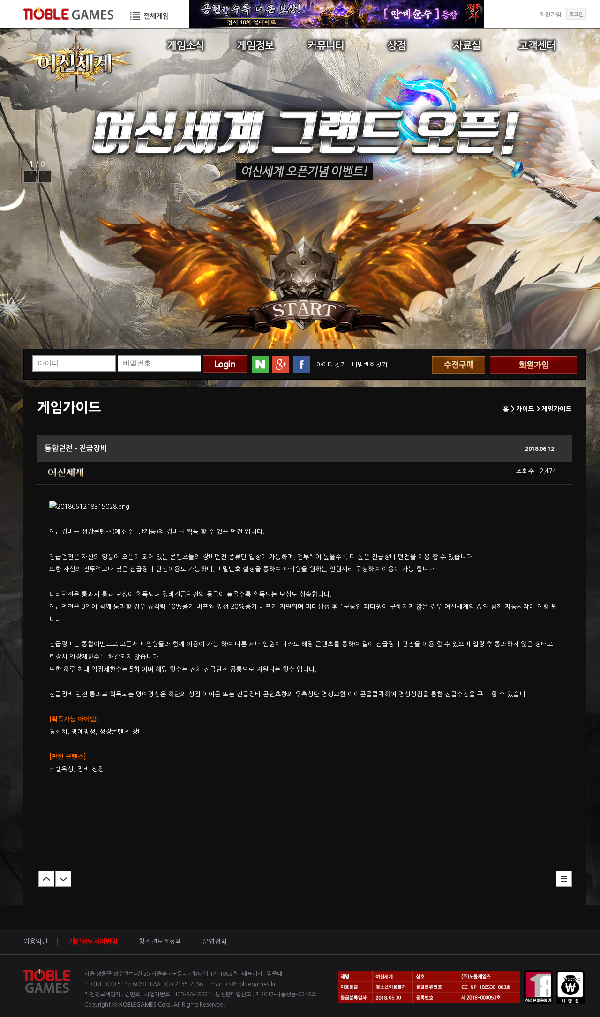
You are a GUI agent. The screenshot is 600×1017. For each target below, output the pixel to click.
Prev (29, 176)
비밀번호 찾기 (369, 365)
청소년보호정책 (160, 941)
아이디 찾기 (331, 365)
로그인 (576, 14)
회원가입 (550, 14)
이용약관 (35, 941)
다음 (63, 879)
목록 (564, 879)
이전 (46, 879)
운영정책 (214, 941)
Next (44, 176)
